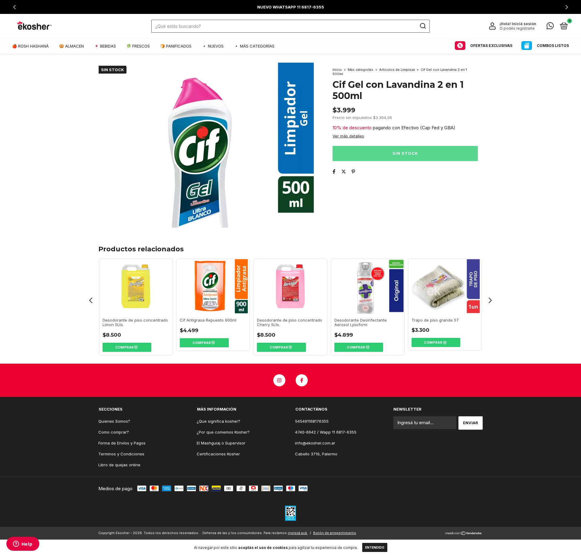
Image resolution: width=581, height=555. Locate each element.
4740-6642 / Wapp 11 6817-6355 (325, 432)
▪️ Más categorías (254, 46)
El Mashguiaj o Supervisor (221, 443)
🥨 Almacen (71, 46)
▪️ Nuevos (213, 46)
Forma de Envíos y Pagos (122, 443)
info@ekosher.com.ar (315, 443)
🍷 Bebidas (105, 46)
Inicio (337, 70)
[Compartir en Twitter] (343, 171)
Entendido (374, 547)
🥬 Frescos (138, 46)
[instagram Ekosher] (279, 380)
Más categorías (360, 70)
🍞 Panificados (176, 46)
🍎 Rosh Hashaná (30, 46)
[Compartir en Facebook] (334, 171)
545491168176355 (312, 421)
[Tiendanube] (464, 534)
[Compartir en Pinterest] (353, 171)
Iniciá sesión (524, 23)
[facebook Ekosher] (302, 380)
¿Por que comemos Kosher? (223, 432)
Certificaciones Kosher (218, 453)
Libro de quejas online (119, 464)
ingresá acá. (298, 533)
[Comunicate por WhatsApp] (550, 26)
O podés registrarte (517, 28)
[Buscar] (423, 26)
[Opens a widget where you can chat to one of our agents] (22, 544)
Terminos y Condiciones (121, 453)
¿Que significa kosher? (218, 421)
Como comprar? (113, 432)
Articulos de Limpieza (397, 70)
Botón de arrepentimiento (334, 533)
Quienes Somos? (114, 421)
